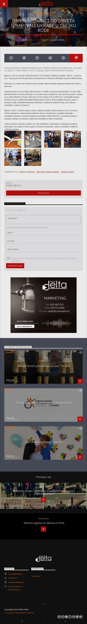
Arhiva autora (43, 193)
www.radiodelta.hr (15, 574)
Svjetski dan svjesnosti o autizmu (44, 442)
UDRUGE (49, 15)
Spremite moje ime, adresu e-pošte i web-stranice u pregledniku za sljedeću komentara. (44, 258)
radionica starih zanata (48, 172)
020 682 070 (12, 578)
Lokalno (9, 390)
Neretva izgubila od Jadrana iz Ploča (44, 523)
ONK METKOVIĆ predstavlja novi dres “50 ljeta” (44, 366)
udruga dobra (67, 172)
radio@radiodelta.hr (16, 582)
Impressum (35, 576)
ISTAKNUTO (39, 15)
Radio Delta (36, 39)
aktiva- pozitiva (27, 172)
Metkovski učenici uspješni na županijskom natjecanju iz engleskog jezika (44, 492)
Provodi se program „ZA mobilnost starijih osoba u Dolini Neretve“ (44, 404)
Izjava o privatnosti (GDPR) (20, 613)
